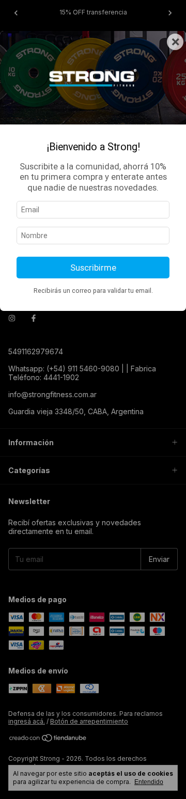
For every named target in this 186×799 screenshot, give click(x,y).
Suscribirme (93, 267)
